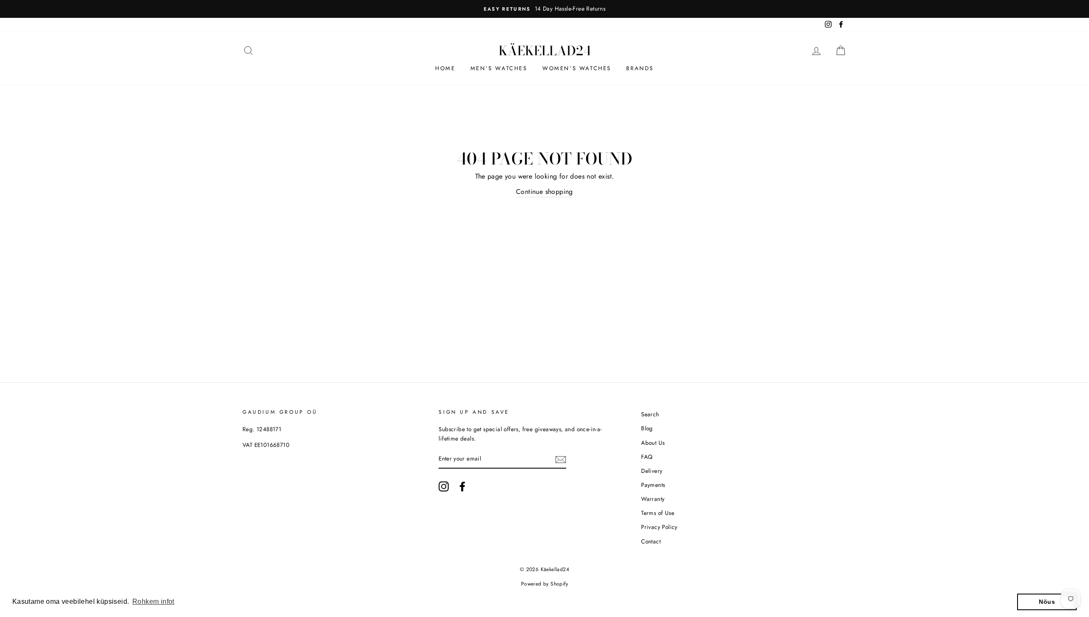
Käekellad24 (545, 50)
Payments (653, 485)
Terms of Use (657, 513)
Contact (651, 541)
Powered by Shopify (544, 584)
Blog (647, 428)
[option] (544, 9)
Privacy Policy (659, 527)
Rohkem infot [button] (153, 601)
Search (650, 414)
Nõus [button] (1047, 601)
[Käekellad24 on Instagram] (444, 486)
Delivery (651, 470)
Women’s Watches (576, 68)
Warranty (652, 499)
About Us (652, 442)
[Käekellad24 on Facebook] (462, 486)
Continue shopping (544, 191)
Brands (640, 68)
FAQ (647, 456)
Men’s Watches (498, 68)
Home (445, 68)
